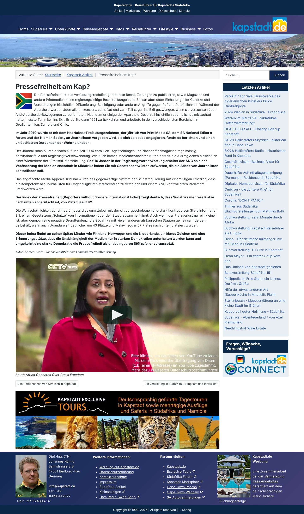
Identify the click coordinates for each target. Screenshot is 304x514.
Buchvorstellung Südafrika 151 (248, 273)
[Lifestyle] (175, 29)
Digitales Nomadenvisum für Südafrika (255, 183)
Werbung (149, 11)
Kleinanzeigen (110, 492)
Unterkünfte (65, 29)
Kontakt (184, 11)
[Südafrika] (50, 29)
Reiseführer (141, 29)
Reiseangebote (95, 29)
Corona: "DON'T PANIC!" (244, 200)
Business (188, 29)
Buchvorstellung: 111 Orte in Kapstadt (254, 250)
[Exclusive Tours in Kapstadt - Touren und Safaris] (117, 420)
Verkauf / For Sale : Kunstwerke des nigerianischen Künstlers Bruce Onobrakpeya (252, 101)
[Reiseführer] (154, 29)
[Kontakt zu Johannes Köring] (256, 365)
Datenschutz (167, 11)
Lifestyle (166, 29)
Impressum (107, 482)
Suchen (279, 75)
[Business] (198, 29)
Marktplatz (133, 11)
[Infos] (126, 29)
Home (23, 29)
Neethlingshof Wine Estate (245, 328)
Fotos (208, 29)
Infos (120, 29)
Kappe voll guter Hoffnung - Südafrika (255, 311)
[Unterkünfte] (77, 29)
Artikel (118, 11)
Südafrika (39, 29)
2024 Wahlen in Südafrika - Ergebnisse (255, 112)
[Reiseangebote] (110, 29)
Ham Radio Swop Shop (117, 497)
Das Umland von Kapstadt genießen (253, 267)
